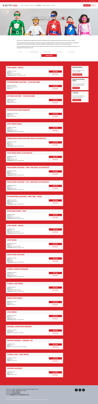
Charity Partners (46, 5)
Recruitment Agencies (26, 397)
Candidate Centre (77, 74)
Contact (53, 5)
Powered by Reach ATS (43, 399)
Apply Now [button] (55, 71)
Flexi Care (26, 5)
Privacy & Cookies (30, 399)
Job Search (38, 5)
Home (22, 5)
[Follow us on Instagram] (83, 389)
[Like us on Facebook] (76, 389)
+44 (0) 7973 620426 (16, 393)
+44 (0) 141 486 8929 (15, 392)
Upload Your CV (76, 100)
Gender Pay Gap (18, 397)
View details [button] (55, 74)
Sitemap (36, 399)
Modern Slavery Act (10, 397)
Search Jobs (87, 5)
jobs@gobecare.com (24, 394)
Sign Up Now (76, 87)
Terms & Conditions (22, 399)
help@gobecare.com (14, 394)
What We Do (32, 5)
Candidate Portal (92, 1)
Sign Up (93, 5)
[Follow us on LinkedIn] (79, 389)
